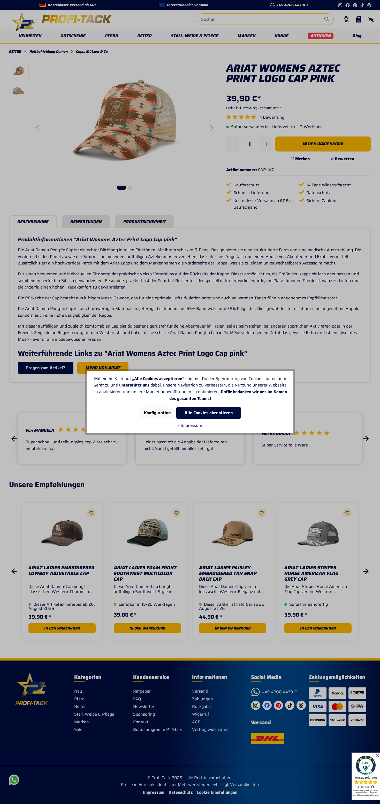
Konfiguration (157, 412)
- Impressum (190, 425)
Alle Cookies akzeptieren (209, 412)
